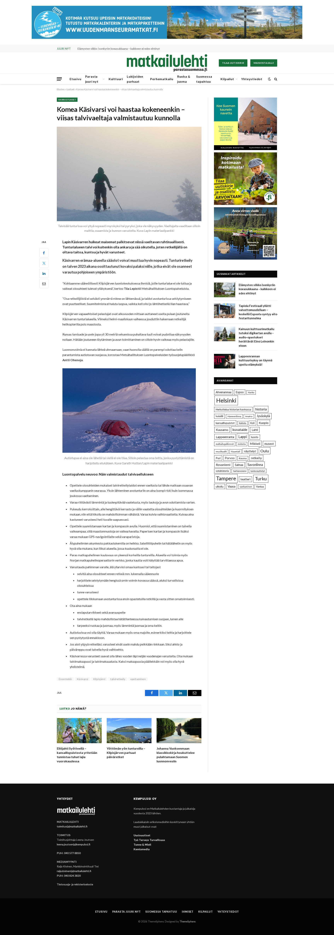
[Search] (275, 79)
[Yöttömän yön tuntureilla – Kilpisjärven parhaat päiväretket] (129, 730)
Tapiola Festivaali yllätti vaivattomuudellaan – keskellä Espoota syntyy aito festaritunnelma (121, 48)
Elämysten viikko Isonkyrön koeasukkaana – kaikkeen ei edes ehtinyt (257, 289)
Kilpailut (227, 79)
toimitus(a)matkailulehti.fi (72, 826)
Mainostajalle (264, 62)
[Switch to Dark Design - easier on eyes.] (269, 79)
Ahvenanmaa (223, 392)
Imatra (248, 416)
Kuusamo (222, 429)
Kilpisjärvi (99, 679)
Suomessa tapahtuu (204, 79)
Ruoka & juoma (183, 79)
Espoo (240, 392)
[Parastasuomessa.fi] (167, 63)
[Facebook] (43, 253)
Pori (218, 458)
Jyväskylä (263, 416)
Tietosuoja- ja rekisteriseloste (75, 884)
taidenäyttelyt (257, 471)
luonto (254, 437)
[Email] (43, 283)
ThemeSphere (187, 921)
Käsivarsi (82, 679)
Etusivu (75, 79)
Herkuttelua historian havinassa (233, 409)
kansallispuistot (225, 423)
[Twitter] (43, 263)
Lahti (255, 429)
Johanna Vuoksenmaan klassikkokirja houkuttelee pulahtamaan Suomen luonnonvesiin (176, 754)
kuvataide (240, 429)
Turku (261, 478)
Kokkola (242, 423)
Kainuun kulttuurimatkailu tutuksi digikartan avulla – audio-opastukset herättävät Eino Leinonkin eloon (256, 337)
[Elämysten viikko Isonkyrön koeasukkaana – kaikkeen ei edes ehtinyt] (224, 290)
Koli (252, 423)
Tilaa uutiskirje (233, 62)
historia (261, 409)
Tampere (226, 478)
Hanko (251, 392)
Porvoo (230, 458)
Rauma (243, 458)
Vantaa (260, 486)
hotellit (219, 416)
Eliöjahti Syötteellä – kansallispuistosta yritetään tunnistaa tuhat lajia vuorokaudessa (77, 754)
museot (269, 443)
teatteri (245, 479)
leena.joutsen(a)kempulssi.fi (73, 844)
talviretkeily (117, 679)
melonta (242, 444)
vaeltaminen (138, 679)
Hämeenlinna (234, 416)
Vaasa (231, 486)
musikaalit (221, 451)
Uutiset (70, 89)
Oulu (264, 450)
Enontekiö (65, 679)
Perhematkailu (161, 79)
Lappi (242, 437)
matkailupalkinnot (225, 444)
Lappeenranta (225, 437)
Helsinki (226, 400)
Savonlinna (255, 465)
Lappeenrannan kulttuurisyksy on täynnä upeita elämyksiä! (255, 360)
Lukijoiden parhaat (135, 79)
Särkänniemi (239, 471)
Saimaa (239, 464)
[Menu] (59, 79)
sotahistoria (222, 470)
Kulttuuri (116, 79)
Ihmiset (187, 911)
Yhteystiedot (251, 79)
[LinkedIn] (43, 273)
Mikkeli (255, 443)
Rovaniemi (223, 464)
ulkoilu (219, 486)
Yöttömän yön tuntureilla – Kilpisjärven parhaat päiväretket (126, 752)
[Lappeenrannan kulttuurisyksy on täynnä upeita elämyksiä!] (224, 361)
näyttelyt (250, 451)
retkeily (256, 458)
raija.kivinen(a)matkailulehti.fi (74, 871)
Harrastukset (67, 99)
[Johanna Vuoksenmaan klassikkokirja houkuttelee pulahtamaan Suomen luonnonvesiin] (179, 730)
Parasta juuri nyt (91, 79)
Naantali (235, 451)
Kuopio (263, 423)
